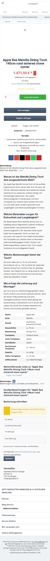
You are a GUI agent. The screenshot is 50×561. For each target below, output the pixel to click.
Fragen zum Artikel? (30, 126)
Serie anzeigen (24, 110)
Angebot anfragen (23, 118)
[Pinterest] (27, 157)
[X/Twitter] (22, 157)
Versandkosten (40, 542)
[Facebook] (11, 157)
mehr (20, 170)
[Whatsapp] (33, 157)
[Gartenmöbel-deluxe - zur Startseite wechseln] (12, 3)
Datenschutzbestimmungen (25, 452)
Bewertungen (5, 381)
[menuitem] (5, 10)
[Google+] (16, 157)
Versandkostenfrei (19, 84)
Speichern (9, 458)
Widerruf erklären (10, 508)
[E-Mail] (39, 157)
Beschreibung (5, 165)
